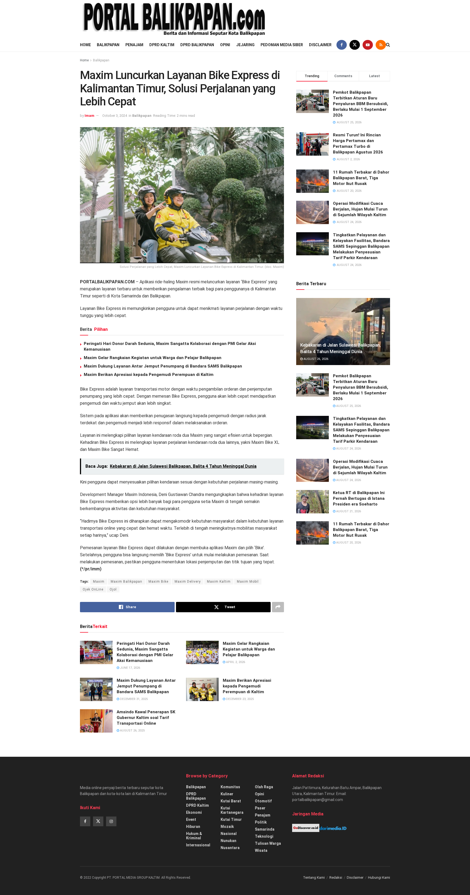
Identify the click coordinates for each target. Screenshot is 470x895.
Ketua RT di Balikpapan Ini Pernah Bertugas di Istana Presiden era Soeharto (359, 498)
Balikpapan (108, 45)
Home (85, 45)
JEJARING (245, 45)
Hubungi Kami (379, 877)
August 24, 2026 (348, 448)
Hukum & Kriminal (194, 835)
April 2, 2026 (235, 662)
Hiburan (193, 826)
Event (191, 819)
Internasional (198, 845)
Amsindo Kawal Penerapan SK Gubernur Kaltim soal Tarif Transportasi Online (146, 717)
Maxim (98, 581)
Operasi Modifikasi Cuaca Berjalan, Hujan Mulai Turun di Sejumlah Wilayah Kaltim (360, 209)
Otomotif (263, 801)
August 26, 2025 (132, 730)
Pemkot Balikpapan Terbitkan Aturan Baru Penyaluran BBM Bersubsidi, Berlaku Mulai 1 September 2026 (360, 104)
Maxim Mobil (248, 581)
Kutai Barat (231, 801)
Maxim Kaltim (219, 581)
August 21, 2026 (348, 511)
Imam (89, 116)
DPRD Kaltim (161, 45)
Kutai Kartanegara (232, 810)
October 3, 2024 (114, 116)
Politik (261, 822)
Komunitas (230, 787)
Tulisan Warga (268, 843)
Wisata (261, 850)
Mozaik (227, 826)
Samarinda (264, 829)
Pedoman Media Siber (282, 45)
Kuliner (227, 794)
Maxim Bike (158, 581)
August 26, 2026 (315, 359)
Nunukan (228, 841)
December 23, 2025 (239, 699)
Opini (225, 45)
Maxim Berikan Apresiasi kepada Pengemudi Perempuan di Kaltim (149, 374)
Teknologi (264, 836)
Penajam (134, 45)
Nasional (229, 833)
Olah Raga (264, 787)
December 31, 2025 (133, 699)
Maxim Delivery (188, 581)
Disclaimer (320, 45)
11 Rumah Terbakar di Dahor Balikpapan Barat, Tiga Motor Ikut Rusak (361, 178)
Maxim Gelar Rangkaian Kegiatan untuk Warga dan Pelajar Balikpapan (152, 357)
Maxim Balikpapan (126, 581)
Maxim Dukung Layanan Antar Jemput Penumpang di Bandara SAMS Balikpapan (163, 366)
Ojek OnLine (93, 589)
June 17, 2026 (129, 668)
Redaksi (335, 877)
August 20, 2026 (348, 542)
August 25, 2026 (348, 406)
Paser (260, 808)
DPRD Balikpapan (197, 45)
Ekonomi (194, 812)
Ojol (113, 589)
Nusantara (230, 848)
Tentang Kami (314, 877)
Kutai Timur (231, 819)
